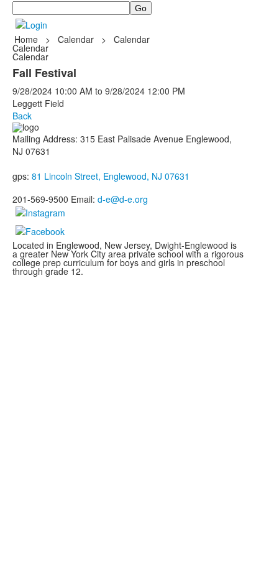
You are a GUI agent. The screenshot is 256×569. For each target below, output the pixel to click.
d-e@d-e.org (123, 199)
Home (27, 39)
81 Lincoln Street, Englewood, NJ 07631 (111, 176)
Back (22, 115)
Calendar (76, 39)
